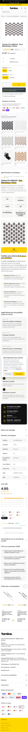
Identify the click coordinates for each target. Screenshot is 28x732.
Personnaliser (8, 373)
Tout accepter (19, 373)
